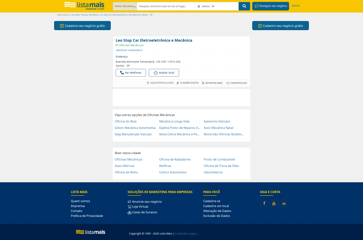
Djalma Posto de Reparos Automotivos (180, 128)
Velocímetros (213, 172)
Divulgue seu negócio (273, 6)
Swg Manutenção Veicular (133, 134)
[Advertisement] (181, 97)
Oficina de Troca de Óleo (221, 166)
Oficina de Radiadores (175, 159)
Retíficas (165, 166)
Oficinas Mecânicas (131, 45)
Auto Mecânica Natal (218, 128)
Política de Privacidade (87, 216)
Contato (76, 211)
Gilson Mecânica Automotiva (135, 128)
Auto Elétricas (124, 166)
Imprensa (78, 206)
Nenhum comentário (129, 50)
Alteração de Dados (217, 211)
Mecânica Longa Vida (174, 121)
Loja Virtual (139, 206)
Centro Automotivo (173, 172)
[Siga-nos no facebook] (264, 203)
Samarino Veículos (217, 121)
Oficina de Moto (126, 172)
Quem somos (80, 201)
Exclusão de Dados (216, 216)
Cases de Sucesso (144, 212)
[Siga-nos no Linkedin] (284, 203)
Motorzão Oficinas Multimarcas (224, 134)
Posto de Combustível (219, 159)
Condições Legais (185, 233)
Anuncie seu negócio (146, 201)
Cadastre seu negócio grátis (84, 26)
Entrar (296, 5)
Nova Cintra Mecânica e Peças (180, 134)
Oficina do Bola (126, 121)
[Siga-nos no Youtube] (274, 203)
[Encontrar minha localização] (199, 6)
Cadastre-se (211, 201)
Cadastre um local (216, 206)
